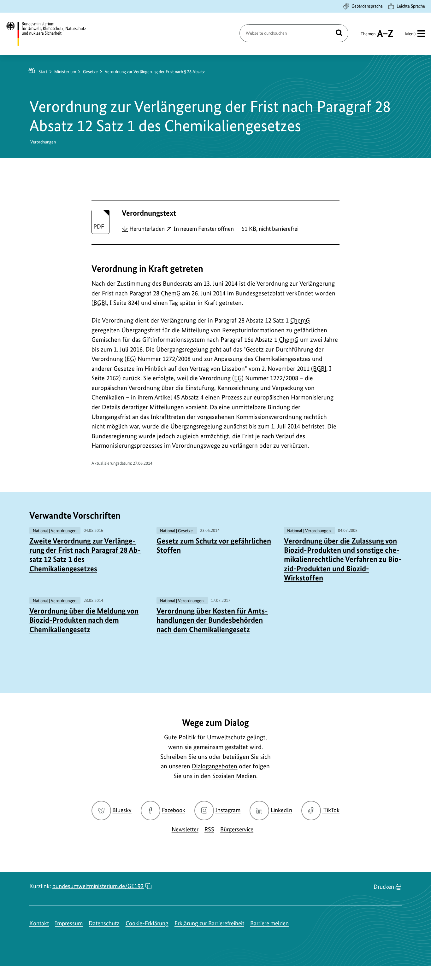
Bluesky (122, 810)
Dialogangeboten (214, 766)
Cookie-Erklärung (147, 923)
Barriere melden (269, 923)
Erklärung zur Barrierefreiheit (209, 923)
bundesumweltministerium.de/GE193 (98, 886)
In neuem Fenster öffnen (204, 228)
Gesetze (90, 71)
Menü (410, 33)
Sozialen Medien (234, 776)
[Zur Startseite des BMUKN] (51, 34)
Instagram (227, 810)
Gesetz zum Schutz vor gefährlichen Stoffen (213, 545)
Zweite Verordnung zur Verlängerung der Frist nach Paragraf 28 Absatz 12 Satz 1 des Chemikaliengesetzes (85, 554)
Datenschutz (104, 923)
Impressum (69, 923)
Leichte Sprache (411, 6)
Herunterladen (147, 228)
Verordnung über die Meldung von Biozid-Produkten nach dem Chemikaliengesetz (84, 620)
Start (42, 71)
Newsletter (185, 829)
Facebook (173, 810)
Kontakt (39, 923)
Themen (368, 36)
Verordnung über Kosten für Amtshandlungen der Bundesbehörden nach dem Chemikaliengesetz (212, 620)
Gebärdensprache (367, 6)
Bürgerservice (236, 829)
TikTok (331, 810)
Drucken (384, 886)
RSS (209, 829)
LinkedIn (281, 810)
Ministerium (65, 71)
